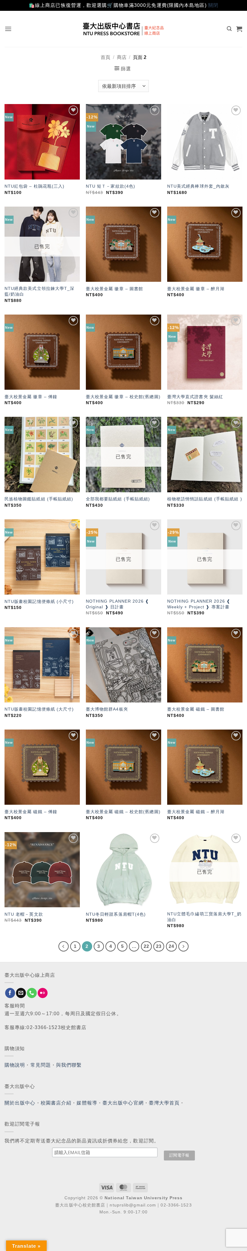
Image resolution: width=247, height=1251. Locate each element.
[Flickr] (43, 993)
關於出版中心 (20, 1102)
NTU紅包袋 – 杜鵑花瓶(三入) (35, 186)
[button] (8, 28)
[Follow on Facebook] (10, 993)
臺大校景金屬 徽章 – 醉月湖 (196, 288)
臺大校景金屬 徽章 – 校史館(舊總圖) (123, 396)
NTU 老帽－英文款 (24, 914)
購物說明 (15, 1065)
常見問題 (40, 1065)
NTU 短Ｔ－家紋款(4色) (110, 186)
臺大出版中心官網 (123, 1102)
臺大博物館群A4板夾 (107, 709)
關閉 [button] (213, 5)
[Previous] (63, 946)
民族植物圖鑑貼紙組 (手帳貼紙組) (39, 498)
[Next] (183, 946)
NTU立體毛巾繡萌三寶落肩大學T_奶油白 (204, 916)
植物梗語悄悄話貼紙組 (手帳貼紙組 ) (204, 498)
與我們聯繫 (69, 1065)
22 (146, 946)
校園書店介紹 (56, 1102)
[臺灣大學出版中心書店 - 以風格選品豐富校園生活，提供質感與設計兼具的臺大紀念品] (123, 29)
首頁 (105, 57)
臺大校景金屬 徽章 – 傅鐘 (31, 396)
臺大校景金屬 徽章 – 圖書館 (114, 288)
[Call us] (32, 993)
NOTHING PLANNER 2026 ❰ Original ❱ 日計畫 (117, 604)
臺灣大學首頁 (164, 1102)
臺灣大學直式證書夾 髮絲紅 (195, 396)
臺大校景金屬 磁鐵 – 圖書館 (196, 709)
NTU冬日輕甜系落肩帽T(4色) (116, 914)
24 (171, 946)
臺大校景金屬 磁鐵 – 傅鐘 (31, 811)
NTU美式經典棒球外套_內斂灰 (198, 186)
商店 (122, 57)
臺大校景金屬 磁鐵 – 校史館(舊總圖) (123, 811)
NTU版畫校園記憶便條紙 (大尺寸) (39, 709)
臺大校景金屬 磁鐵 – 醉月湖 (196, 811)
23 (158, 946)
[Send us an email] (21, 993)
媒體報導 (87, 1102)
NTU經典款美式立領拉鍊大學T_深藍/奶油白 (40, 291)
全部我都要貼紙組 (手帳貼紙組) (118, 498)
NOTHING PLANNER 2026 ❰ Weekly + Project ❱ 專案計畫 (198, 604)
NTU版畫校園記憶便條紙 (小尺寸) (39, 601)
